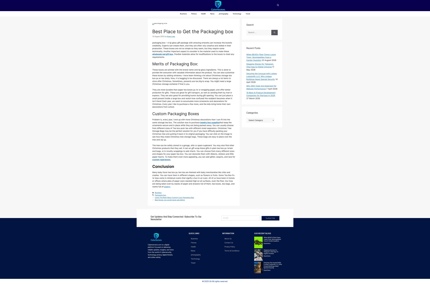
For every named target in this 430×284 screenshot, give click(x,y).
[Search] (274, 32)
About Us (228, 239)
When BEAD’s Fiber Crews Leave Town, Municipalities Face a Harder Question (261, 57)
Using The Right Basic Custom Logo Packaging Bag (174, 197)
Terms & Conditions (232, 251)
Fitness (194, 14)
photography (223, 14)
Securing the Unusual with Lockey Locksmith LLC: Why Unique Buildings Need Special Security (261, 76)
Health (203, 14)
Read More (267, 243)
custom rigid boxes (161, 160)
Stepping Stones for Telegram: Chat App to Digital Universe (271, 251)
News (212, 14)
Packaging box (160, 195)
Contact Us (229, 243)
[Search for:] (258, 32)
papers (167, 187)
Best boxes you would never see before (170, 200)
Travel (248, 14)
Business (183, 14)
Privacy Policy (230, 247)
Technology (237, 14)
